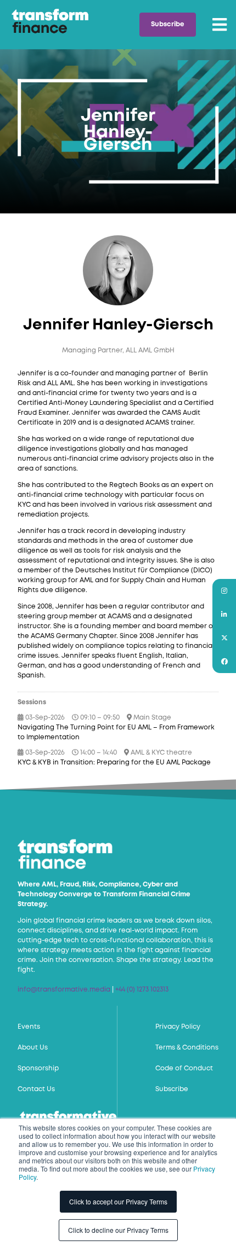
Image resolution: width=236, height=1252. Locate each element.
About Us (33, 1048)
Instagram (224, 590)
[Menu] (219, 24)
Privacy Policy (177, 1027)
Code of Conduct (184, 1068)
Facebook (224, 661)
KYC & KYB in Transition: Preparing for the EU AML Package (114, 763)
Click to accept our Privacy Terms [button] (118, 1201)
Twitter (224, 638)
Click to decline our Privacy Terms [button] (118, 1229)
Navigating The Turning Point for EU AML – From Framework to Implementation (116, 732)
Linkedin (224, 614)
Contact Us (36, 1089)
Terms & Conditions (186, 1048)
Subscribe (167, 24)
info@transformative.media (64, 990)
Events (29, 1027)
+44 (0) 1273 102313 (141, 990)
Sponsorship (38, 1068)
